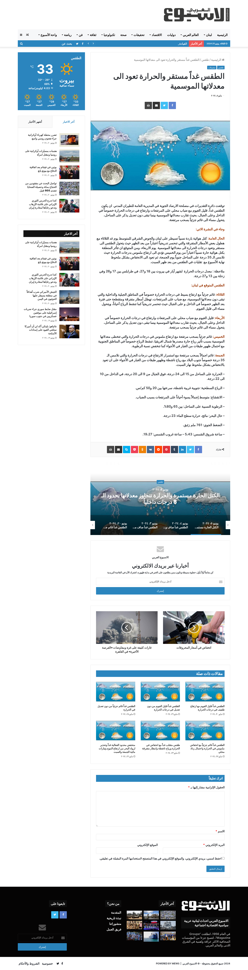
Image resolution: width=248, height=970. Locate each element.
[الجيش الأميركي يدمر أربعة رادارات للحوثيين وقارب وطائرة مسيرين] (151, 937)
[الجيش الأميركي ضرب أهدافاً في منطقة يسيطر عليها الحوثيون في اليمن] (69, 297)
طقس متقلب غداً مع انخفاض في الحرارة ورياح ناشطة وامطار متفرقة (161, 746)
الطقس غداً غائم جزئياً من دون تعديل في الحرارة (116, 707)
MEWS (175, 963)
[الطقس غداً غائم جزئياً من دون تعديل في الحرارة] (115, 692)
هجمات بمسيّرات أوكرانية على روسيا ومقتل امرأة (41, 152)
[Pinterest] (166, 449)
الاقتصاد (157, 35)
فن (81, 35)
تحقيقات (139, 35)
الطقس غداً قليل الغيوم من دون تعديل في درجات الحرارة (163, 707)
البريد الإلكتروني (214, 845)
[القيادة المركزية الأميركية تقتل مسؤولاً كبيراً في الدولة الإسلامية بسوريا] (151, 915)
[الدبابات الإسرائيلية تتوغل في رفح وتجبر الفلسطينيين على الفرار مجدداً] (134, 915)
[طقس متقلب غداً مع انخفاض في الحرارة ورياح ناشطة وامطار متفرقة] (160, 731)
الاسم (220, 831)
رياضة (68, 35)
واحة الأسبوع (49, 35)
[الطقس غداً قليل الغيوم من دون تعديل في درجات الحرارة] (160, 692)
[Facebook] (172, 105)
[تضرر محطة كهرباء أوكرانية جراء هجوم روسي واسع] (69, 140)
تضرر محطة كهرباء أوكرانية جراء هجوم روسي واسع (42, 136)
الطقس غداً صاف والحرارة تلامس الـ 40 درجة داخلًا (160, 499)
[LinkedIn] (182, 449)
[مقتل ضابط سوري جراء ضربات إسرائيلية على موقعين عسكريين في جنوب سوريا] (69, 314)
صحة (123, 35)
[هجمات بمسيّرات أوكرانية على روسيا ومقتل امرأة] (69, 156)
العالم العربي (191, 35)
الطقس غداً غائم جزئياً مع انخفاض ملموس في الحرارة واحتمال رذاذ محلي (207, 748)
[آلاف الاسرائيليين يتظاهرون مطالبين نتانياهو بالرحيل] (134, 936)
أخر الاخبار (68, 121)
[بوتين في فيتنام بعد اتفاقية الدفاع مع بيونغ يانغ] (69, 172)
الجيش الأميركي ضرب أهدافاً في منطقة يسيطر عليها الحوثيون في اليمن (42, 295)
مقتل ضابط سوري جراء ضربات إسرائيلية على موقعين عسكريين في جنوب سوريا (40, 312)
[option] (160, 498)
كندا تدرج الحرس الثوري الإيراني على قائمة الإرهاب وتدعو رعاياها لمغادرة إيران (43, 204)
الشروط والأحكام (29, 963)
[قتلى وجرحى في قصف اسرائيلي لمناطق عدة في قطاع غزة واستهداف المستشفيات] (168, 925)
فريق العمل (114, 929)
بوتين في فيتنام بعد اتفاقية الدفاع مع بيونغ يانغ (43, 169)
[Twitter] (164, 105)
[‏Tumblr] (174, 449)
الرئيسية (222, 35)
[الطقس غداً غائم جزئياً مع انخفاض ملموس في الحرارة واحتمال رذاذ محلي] (205, 731)
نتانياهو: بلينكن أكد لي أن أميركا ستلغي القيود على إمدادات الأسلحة (41, 329)
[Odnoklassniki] (142, 449)
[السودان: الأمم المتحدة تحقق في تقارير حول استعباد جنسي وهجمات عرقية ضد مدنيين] (134, 925)
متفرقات (211, 67)
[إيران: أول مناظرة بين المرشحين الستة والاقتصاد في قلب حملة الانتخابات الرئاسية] (151, 925)
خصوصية (47, 963)
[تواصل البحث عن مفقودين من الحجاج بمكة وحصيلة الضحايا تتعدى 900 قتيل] (69, 188)
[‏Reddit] (158, 449)
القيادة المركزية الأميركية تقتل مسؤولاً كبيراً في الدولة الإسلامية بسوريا (148, 43)
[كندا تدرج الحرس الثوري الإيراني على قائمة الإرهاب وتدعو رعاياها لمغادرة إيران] (69, 206)
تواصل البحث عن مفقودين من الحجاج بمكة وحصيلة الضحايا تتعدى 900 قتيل (41, 186)
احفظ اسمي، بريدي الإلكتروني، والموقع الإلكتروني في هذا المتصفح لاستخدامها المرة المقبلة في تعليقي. (160, 858)
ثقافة (93, 35)
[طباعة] (148, 105)
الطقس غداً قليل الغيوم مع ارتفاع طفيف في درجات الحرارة (207, 707)
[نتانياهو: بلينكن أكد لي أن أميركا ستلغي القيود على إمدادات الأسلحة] (69, 331)
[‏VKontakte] (150, 449)
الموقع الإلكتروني (147, 845)
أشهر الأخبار (35, 121)
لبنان (209, 35)
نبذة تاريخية (114, 918)
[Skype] (126, 449)
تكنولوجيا (109, 35)
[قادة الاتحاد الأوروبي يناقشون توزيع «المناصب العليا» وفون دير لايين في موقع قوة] (168, 936)
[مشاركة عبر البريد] (156, 105)
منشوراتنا (115, 924)
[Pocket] (134, 449)
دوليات (171, 35)
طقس (205, 60)
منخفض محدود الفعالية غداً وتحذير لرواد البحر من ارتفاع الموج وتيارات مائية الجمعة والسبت (117, 748)
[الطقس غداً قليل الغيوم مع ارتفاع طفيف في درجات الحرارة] (205, 692)
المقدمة (116, 912)
